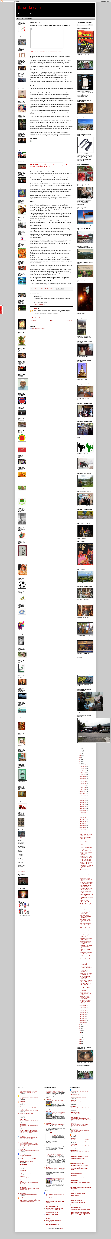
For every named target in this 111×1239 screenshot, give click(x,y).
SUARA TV (22, 1149)
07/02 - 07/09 (83, 808)
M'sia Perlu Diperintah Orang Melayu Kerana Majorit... (86, 904)
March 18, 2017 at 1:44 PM (40, 304)
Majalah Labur (49, 1090)
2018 (80, 761)
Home (18, 18)
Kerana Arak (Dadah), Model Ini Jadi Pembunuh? (86, 889)
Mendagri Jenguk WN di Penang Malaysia (79, 1091)
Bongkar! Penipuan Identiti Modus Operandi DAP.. (86, 974)
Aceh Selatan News (75, 1117)
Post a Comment (36, 317)
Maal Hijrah (48, 1203)
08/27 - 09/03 (83, 799)
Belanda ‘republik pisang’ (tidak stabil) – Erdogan (85, 931)
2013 (80, 1030)
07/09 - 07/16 (83, 806)
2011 (80, 1034)
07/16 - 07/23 (83, 804)
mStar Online (74, 1185)
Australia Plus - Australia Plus (78, 1202)
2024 (80, 750)
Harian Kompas (75, 1195)
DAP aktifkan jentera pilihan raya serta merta (28, 1194)
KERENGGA (23, 1101)
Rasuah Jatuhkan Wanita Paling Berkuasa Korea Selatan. (85, 839)
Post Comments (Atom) (41, 323)
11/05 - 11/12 (83, 780)
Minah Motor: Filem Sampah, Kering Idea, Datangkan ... (86, 857)
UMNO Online (23, 1119)
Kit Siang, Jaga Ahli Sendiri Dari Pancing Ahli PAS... (86, 860)
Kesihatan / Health (75, 1112)
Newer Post (33, 320)
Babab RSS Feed (49, 1132)
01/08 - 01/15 (83, 1020)
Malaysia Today (23, 1164)
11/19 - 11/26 (83, 776)
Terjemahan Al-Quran (50, 1197)
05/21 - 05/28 (83, 817)
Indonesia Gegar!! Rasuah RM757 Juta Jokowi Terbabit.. (85, 1001)
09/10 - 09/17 (83, 795)
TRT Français (74, 1144)
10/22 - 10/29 (83, 783)
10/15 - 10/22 (83, 785)
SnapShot (22, 1197)
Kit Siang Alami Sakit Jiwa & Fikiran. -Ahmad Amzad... (86, 850)
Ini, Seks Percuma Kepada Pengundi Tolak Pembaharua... (86, 912)
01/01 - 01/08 (83, 1022)
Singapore (73, 1138)
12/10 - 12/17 (83, 770)
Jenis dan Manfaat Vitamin (76, 1113)
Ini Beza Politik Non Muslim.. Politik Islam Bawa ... (86, 835)
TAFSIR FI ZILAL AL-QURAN (52, 1214)
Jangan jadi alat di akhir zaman (26, 1177)
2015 (80, 1026)
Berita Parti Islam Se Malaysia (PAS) (28, 1130)
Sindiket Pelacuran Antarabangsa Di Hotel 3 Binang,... (86, 908)
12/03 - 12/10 (83, 772)
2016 (80, 1024)
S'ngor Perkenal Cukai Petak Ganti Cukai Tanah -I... (86, 898)
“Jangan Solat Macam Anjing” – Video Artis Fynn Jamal (86, 883)
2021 (80, 755)
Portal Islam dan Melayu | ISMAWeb (28, 1158)
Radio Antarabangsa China (77, 1163)
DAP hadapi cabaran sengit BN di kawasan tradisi (29, 1150)
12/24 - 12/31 (83, 766)
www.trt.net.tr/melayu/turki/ (77, 1177)
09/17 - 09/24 (83, 793)
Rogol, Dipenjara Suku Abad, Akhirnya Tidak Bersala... (86, 981)
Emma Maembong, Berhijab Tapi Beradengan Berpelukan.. (86, 946)
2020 (80, 757)
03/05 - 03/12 (83, 1005)
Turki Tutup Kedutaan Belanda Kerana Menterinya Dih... (84, 970)
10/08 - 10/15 (83, 787)
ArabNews (73, 1106)
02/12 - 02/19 (83, 1010)
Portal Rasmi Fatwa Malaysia (52, 1224)
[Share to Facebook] (62, 289)
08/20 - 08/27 (83, 800)
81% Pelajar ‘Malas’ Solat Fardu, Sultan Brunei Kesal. (85, 985)
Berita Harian (74, 1180)
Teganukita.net (49, 1177)
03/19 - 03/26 (83, 831)
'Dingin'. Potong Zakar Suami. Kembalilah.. (86, 964)
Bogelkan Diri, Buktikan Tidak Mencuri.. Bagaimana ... (86, 895)
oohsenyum (48, 1099)
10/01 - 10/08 (83, 789)
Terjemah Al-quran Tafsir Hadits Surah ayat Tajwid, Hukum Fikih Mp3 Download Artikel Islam (55, 1210)
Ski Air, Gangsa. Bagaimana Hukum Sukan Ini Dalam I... (86, 875)
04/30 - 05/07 (83, 823)
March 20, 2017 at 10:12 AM (40, 315)
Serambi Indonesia (75, 1090)
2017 (80, 763)
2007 (80, 1041)
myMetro (73, 1191)
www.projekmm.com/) (76, 1207)
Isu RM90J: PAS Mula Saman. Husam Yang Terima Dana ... (85, 997)
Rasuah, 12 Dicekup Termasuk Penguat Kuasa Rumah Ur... (86, 935)
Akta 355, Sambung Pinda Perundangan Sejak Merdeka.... (85, 942)
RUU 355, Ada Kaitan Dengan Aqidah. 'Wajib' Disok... (85, 993)
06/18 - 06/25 (83, 810)
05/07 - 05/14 (83, 821)
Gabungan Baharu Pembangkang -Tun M (85, 901)
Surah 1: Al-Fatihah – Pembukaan (52, 1199)
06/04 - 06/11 (83, 814)
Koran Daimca (74, 1150)
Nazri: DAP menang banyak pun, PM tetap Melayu (55, 1168)
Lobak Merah (23, 1090)
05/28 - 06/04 (83, 816)
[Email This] (57, 289)
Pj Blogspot (22, 1176)
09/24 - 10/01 (83, 791)
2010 (80, 1035)
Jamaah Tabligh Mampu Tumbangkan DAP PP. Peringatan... (85, 977)
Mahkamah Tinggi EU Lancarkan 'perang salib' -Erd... (86, 871)
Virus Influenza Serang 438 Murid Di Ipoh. (86, 953)
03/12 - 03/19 (83, 833)
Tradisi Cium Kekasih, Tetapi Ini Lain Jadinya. (86, 939)
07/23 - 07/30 (83, 802)
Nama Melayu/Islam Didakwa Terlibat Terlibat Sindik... (86, 847)
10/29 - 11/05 (83, 781)
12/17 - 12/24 (83, 768)
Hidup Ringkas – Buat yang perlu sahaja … (81, 1182)
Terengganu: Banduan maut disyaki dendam (28, 1103)
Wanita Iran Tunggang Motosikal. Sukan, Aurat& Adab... (86, 879)
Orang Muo (48, 1111)
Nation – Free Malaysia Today (26, 1113)
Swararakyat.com (75, 1094)
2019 (80, 759)
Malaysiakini (74, 1198)
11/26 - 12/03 (83, 774)
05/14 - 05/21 (83, 819)
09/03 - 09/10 (83, 797)
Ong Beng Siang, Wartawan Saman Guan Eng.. (86, 863)
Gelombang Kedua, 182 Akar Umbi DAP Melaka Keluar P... (86, 960)
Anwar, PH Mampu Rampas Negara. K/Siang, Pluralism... (86, 853)
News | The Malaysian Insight (78, 1193)
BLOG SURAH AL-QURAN (52, 1206)
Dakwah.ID (73, 1100)
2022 (80, 753)
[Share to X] (60, 289)
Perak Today (23, 1170)
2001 (80, 1043)
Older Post (70, 320)
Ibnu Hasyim (29, 7)
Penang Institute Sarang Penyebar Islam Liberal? (86, 967)
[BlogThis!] (59, 289)
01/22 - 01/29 (83, 1016)
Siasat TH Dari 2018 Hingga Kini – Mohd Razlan (29, 1120)
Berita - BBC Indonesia (76, 1200)
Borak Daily (22, 1136)
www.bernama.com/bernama (78, 1158)
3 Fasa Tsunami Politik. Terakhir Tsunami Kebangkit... (85, 989)
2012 (80, 1032)
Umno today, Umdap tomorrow (26, 1155)
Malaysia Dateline (75, 1205)
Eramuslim (73, 1123)
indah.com (48, 1167)
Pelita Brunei (74, 1175)
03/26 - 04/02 (83, 829)
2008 (80, 1039)
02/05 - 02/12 (83, 1012)
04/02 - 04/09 (83, 827)
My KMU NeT (23, 1124)
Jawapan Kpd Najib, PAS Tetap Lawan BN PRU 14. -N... (86, 920)
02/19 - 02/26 (83, 1009)
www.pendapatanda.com (77, 1161)
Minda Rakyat (23, 1187)
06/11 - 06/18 (83, 812)
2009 (80, 1037)
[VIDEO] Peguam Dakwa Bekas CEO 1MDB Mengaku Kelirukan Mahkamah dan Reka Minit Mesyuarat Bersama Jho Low (29, 1144)
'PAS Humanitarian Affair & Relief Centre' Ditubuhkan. (86, 928)
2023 (80, 751)
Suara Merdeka (23, 1096)
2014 (80, 1028)
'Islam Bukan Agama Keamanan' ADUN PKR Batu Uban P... (85, 916)
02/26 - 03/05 (83, 1007)
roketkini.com (23, 1193)
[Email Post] (55, 288)
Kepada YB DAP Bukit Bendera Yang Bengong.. (86, 950)
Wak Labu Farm (49, 1123)
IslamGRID (48, 1218)
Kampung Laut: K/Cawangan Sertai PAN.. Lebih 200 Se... (86, 866)
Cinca (21, 1181)
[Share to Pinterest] (63, 289)
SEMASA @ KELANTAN (51, 1153)
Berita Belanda (74, 1129)
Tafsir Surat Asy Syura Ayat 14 (52, 1212)
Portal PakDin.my (24, 1142)
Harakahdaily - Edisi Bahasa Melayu (79, 1156)
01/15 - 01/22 (83, 1018)
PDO (21, 1106)
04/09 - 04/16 (83, 825)
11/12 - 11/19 (83, 778)
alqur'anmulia (49, 1193)
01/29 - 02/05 (83, 1014)
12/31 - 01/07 (83, 764)
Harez (35, 308)
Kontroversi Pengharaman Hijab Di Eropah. (85, 886)
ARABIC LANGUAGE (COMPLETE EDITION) (55, 1215)
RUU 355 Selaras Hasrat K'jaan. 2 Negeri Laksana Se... (86, 925)
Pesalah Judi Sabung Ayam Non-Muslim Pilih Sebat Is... (86, 843)
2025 (80, 748)
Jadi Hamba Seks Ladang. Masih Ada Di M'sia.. (86, 956)
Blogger (61, 1228)
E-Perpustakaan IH (27, 18)
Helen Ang (22, 1154)
